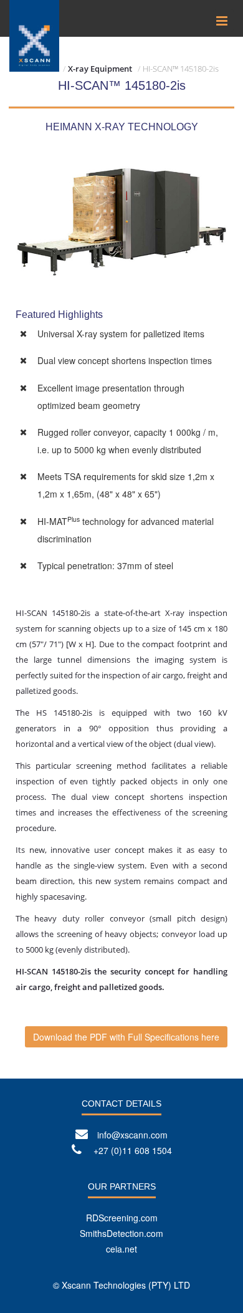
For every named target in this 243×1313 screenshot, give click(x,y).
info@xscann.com (132, 1134)
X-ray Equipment (100, 68)
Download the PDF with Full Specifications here (126, 1037)
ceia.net (121, 1249)
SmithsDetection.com (121, 1233)
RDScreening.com (122, 1217)
